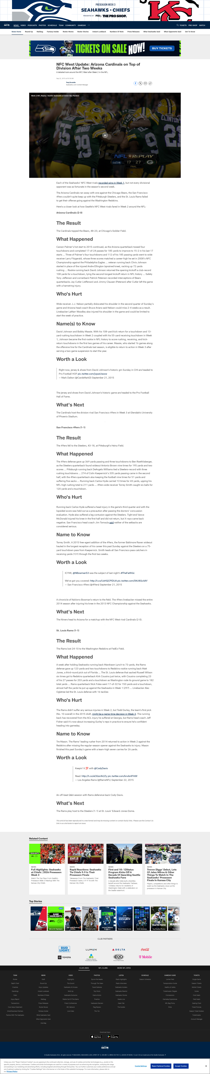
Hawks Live (121, 999)
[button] (105, 135)
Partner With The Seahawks (15, 1015)
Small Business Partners (15, 1011)
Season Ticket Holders (196, 1011)
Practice (97, 999)
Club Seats (196, 995)
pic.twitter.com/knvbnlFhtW (122, 775)
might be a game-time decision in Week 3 (114, 713)
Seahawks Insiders (121, 987)
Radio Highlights (121, 979)
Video (71, 975)
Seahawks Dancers (97, 1003)
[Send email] (145, 85)
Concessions (170, 995)
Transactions (15, 1003)
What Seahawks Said (43, 1015)
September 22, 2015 (122, 779)
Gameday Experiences (170, 999)
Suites (197, 991)
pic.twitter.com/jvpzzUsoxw (92, 373)
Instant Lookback (43, 991)
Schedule (145, 975)
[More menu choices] (89, 25)
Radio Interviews (121, 983)
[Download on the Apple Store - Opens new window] (96, 1037)
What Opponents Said (43, 1019)
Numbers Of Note (43, 995)
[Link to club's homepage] (7, 25)
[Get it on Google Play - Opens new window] (113, 1038)
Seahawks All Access (71, 987)
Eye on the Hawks (97, 979)
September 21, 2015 (103, 377)
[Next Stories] (177, 918)
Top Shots (97, 991)
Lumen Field (170, 979)
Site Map (43, 1023)
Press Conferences (71, 1003)
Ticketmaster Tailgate (170, 991)
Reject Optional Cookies (161, 1066)
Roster (15, 979)
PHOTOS (97, 975)
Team (15, 975)
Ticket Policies (196, 1007)
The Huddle (121, 1007)
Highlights (70, 979)
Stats (15, 995)
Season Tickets (196, 983)
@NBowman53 (81, 572)
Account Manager (196, 1019)
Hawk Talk (121, 1003)
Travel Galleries (97, 987)
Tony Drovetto (71, 82)
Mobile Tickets (196, 987)
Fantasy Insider (43, 1011)
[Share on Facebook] (136, 85)
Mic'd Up (70, 991)
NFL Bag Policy (170, 1003)
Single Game (196, 979)
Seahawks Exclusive (70, 995)
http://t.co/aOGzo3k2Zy (94, 775)
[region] (105, 1066)
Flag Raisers (97, 1007)
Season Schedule (145, 979)
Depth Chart (15, 983)
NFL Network (71, 1007)
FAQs (170, 1007)
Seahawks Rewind (121, 991)
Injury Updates (43, 987)
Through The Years (97, 983)
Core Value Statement (15, 1007)
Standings (15, 991)
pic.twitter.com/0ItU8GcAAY (132, 580)
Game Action (97, 995)
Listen (121, 975)
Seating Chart (196, 1003)
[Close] (206, 1066)
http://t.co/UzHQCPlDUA (103, 580)
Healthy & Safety (170, 987)
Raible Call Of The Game (71, 999)
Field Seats (196, 999)
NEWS (43, 975)
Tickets (197, 975)
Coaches (15, 987)
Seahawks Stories (121, 995)
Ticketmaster (196, 1015)
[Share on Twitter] (140, 85)
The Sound (70, 983)
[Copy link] (150, 83)
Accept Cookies (181, 1066)
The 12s (97, 1011)
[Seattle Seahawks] (105, 1048)
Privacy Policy (12, 1071)
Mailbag (43, 999)
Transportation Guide (170, 983)
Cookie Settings (141, 1066)
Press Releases (43, 1003)
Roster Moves (43, 1007)
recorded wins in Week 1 (111, 182)
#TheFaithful (127, 572)
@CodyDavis (101, 768)
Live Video (70, 1011)
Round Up (43, 983)
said (111, 522)
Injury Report (15, 999)
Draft (43, 979)
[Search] (178, 25)
